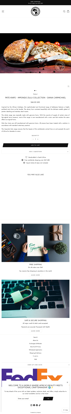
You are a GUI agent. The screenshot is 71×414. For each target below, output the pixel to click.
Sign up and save (35, 365)
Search (35, 337)
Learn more (35, 275)
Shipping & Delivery (35, 353)
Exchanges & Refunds (35, 343)
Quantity (35, 135)
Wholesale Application (35, 350)
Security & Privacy (35, 347)
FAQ (35, 359)
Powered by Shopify (35, 412)
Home (35, 94)
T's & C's (35, 356)
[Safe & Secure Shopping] (35, 299)
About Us (35, 340)
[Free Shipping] (35, 243)
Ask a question (35, 151)
